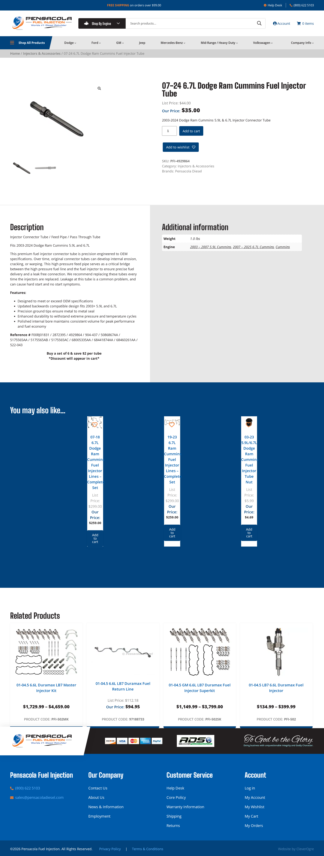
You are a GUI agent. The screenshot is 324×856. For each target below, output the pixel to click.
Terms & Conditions (147, 849)
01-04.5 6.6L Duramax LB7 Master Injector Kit (46, 687)
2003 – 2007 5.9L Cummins (210, 247)
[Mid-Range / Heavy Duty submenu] (237, 43)
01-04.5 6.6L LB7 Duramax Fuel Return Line (123, 686)
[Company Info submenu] (313, 43)
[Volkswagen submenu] (272, 43)
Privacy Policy (110, 849)
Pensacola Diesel (188, 171)
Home (15, 53)
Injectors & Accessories (42, 53)
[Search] (259, 23)
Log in (250, 788)
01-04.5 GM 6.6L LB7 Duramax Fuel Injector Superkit (200, 687)
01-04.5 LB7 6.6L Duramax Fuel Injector (276, 687)
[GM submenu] (123, 43)
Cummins (283, 247)
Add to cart (191, 131)
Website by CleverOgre (296, 849)
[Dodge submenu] (75, 43)
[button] (99, 88)
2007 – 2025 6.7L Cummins (253, 247)
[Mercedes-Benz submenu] (184, 43)
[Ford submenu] (100, 43)
